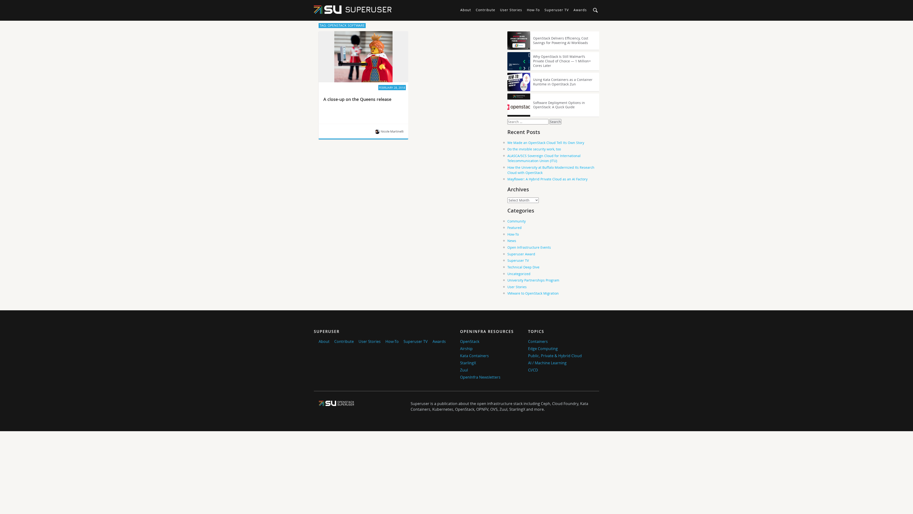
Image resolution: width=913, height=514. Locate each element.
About (465, 10)
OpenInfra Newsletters (480, 377)
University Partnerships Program (533, 280)
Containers (538, 341)
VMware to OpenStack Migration (533, 293)
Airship (466, 348)
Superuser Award (521, 254)
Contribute (485, 10)
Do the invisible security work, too (534, 149)
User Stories (511, 10)
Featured (514, 227)
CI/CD (533, 370)
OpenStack (469, 341)
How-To (533, 10)
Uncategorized (518, 274)
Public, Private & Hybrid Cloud (555, 355)
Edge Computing (543, 348)
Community (516, 221)
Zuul (464, 370)
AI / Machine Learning (547, 363)
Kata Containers (474, 355)
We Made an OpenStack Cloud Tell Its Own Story (545, 142)
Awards (580, 10)
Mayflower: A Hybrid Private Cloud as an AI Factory (547, 179)
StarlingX (468, 363)
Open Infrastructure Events (529, 247)
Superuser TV (556, 10)
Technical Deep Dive (523, 267)
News (511, 240)
